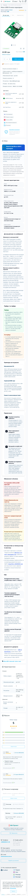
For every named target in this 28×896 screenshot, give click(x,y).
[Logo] (6, 1)
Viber (16, 871)
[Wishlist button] (21, 47)
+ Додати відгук (13, 745)
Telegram (17, 869)
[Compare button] (24, 47)
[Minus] (4, 58)
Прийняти (13, 891)
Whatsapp (17, 873)
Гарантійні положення (14, 128)
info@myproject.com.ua (6, 855)
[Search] (22, 1)
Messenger (18, 876)
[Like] (13, 766)
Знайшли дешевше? (6, 53)
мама (19, 660)
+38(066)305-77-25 (5, 841)
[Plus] (10, 58)
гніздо (16, 660)
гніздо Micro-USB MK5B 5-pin (15, 562)
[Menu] (1, 1)
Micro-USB (6, 660)
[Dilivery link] (23, 93)
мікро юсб (11, 660)
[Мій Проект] (13, 824)
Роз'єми (5, 5)
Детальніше (13, 888)
